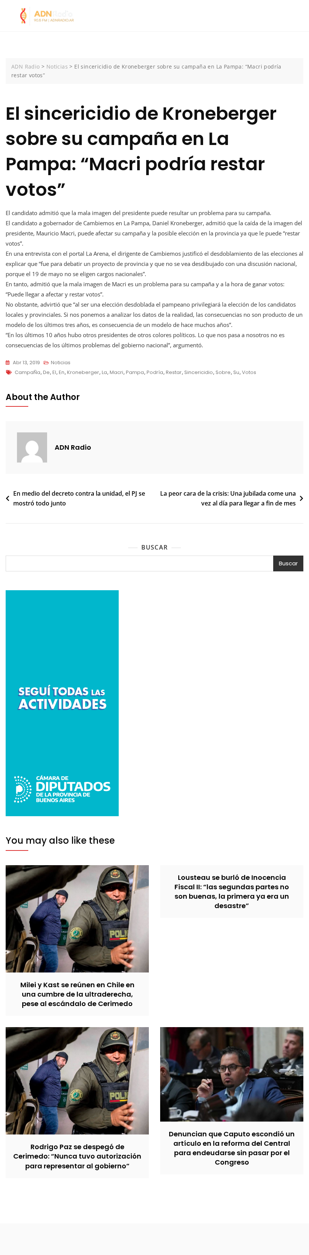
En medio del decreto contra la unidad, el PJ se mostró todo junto (79, 498)
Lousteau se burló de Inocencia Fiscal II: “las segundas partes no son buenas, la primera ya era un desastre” (231, 892)
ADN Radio (73, 447)
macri (116, 372)
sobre (223, 372)
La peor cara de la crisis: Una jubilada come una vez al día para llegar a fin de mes (228, 498)
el (54, 372)
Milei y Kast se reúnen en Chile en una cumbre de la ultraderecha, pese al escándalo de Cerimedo (77, 994)
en (61, 372)
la (104, 372)
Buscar (154, 547)
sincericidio (198, 372)
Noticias (60, 362)
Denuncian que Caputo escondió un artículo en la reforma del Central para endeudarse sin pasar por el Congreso (232, 1148)
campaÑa (27, 372)
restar (174, 372)
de (46, 372)
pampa (135, 372)
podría (155, 372)
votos (249, 372)
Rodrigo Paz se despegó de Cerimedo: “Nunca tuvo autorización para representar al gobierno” (77, 1156)
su (236, 372)
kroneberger (83, 372)
